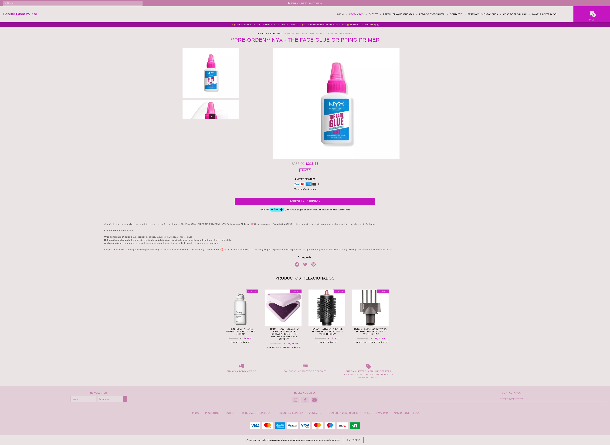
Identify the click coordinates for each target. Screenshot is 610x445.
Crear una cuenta (299, 3)
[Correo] (314, 400)
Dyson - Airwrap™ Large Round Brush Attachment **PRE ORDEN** (327, 331)
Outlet (373, 14)
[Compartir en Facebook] (297, 264)
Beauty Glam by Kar (20, 14)
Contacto (455, 14)
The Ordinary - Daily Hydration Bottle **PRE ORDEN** (240, 331)
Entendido (353, 440)
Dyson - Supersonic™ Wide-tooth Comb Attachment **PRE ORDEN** (371, 331)
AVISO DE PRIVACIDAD (514, 14)
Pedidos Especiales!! (431, 14)
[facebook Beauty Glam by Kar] (305, 400)
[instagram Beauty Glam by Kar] (295, 400)
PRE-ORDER (273, 33)
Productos (356, 14)
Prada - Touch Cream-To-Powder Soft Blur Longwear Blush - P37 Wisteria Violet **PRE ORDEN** (284, 334)
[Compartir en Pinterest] (313, 264)
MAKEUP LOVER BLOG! (544, 14)
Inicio (340, 14)
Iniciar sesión (315, 3)
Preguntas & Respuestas (398, 14)
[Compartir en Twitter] (305, 264)
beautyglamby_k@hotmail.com (511, 399)
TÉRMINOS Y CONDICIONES (482, 14)
